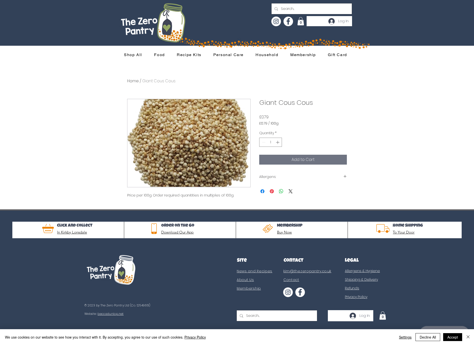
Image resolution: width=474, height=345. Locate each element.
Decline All (428, 337)
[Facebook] (288, 21)
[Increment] (278, 142)
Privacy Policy (195, 337)
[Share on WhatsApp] (281, 191)
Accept (452, 337)
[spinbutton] (270, 142)
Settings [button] (405, 337)
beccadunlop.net (110, 314)
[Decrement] (263, 142)
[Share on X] (291, 191)
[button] (300, 21)
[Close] (468, 337)
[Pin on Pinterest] (272, 191)
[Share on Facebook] (262, 191)
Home (133, 81)
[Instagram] (276, 21)
